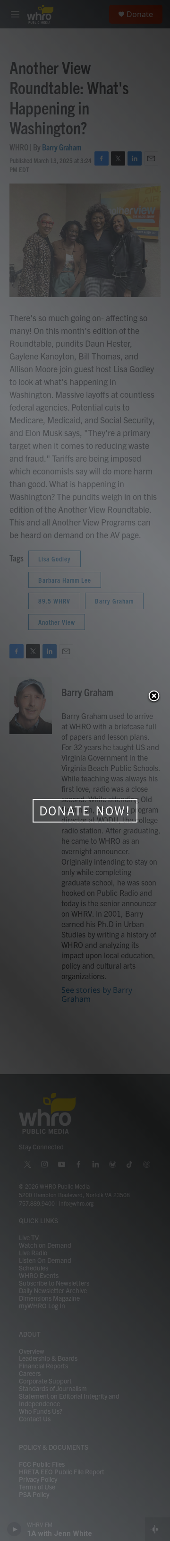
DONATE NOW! (85, 810)
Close (154, 697)
